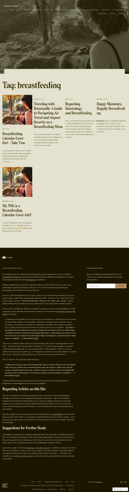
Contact (121, 13)
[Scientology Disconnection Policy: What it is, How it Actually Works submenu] (98, 9)
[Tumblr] (123, 482)
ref (36, 338)
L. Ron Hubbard (57, 414)
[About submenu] (20, 9)
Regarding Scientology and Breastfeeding (78, 109)
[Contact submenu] (124, 13)
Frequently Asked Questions (32, 9)
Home (46, 9)
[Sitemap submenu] (115, 13)
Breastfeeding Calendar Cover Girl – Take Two (13, 139)
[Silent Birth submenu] (109, 9)
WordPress (99, 482)
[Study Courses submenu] (107, 13)
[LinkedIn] (121, 482)
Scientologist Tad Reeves (11, 277)
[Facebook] (126, 482)
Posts (52, 9)
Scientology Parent (11, 6)
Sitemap (112, 13)
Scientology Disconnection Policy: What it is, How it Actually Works (77, 9)
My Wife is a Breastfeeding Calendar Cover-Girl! (16, 211)
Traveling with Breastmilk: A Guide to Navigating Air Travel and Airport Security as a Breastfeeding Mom (48, 115)
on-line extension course (23, 456)
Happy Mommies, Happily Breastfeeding (111, 109)
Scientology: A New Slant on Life (37, 448)
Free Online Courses (118, 9)
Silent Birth (105, 9)
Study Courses (102, 13)
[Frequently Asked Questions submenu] (41, 9)
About (12, 9)
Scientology (31, 280)
